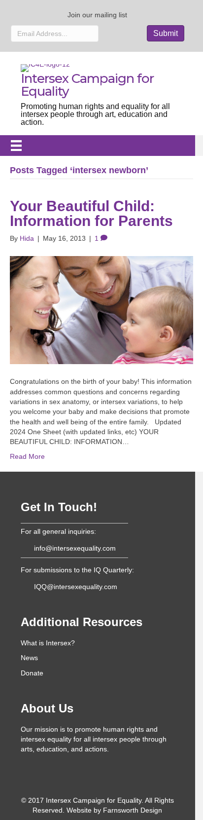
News (29, 658)
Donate (32, 673)
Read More (27, 456)
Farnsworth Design (132, 810)
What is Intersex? (48, 643)
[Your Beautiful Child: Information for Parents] (101, 309)
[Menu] (16, 145)
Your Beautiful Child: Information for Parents (91, 213)
